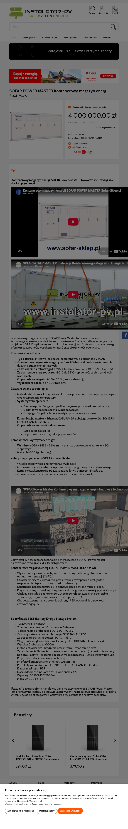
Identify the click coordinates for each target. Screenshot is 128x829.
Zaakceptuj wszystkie (70, 811)
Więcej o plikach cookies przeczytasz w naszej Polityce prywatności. (33, 804)
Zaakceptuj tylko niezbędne (20, 811)
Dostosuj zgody (46, 811)
